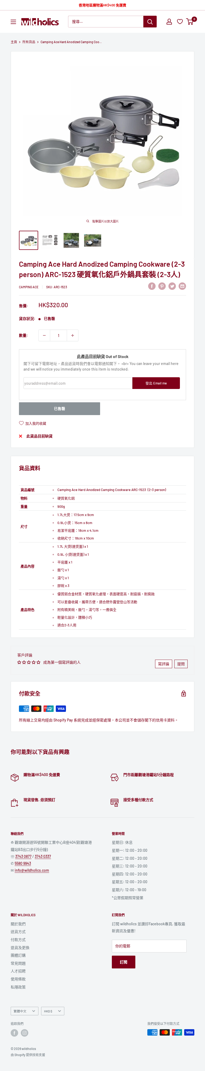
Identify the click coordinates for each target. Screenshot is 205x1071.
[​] (162, 286)
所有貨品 (28, 42)
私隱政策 (18, 987)
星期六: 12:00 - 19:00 (129, 889)
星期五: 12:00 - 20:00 (129, 881)
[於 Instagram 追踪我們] (24, 1033)
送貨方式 (18, 931)
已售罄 (59, 408)
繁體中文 (20, 1011)
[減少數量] (44, 335)
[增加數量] (72, 335)
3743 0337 (43, 856)
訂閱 (123, 962)
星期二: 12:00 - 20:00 (129, 858)
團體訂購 (18, 955)
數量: (23, 335)
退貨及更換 (20, 947)
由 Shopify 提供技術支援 (28, 1055)
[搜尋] (150, 21)
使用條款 (18, 979)
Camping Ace (28, 287)
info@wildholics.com (32, 870)
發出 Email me (156, 383)
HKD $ (48, 1011)
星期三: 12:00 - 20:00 (129, 866)
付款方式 (18, 939)
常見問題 (18, 963)
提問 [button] (181, 664)
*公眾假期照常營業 (127, 897)
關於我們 (18, 924)
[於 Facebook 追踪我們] (14, 1033)
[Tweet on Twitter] (172, 286)
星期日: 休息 (122, 842)
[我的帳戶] (169, 22)
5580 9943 (23, 863)
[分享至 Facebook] (152, 286)
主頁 (14, 42)
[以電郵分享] (182, 286)
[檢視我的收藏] (180, 22)
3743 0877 (23, 856)
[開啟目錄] (13, 22)
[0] (190, 21)
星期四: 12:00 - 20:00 (129, 874)
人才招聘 (18, 971)
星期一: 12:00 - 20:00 (129, 850)
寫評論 (163, 664)
